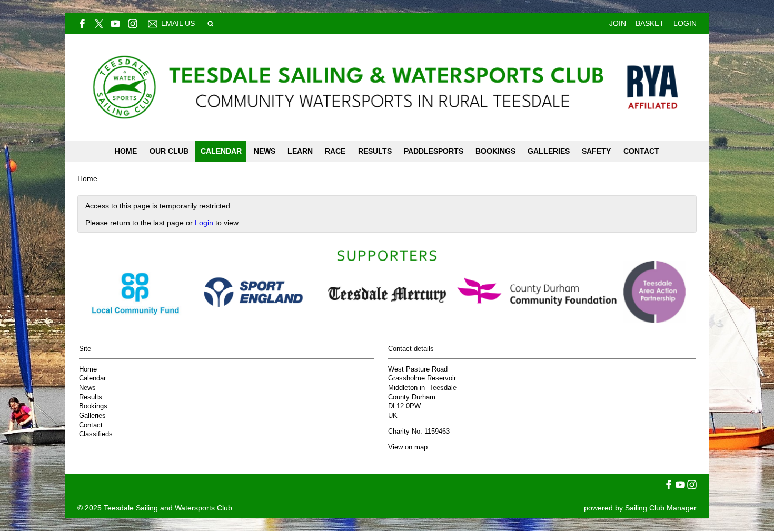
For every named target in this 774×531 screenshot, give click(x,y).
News (264, 151)
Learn (300, 151)
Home (126, 151)
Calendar (221, 151)
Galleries (549, 151)
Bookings (495, 151)
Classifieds (96, 434)
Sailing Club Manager (661, 508)
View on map (408, 447)
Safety (596, 151)
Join (617, 23)
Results (375, 151)
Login (685, 23)
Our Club (169, 151)
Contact (641, 151)
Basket (650, 23)
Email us (178, 23)
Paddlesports (433, 151)
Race (335, 151)
